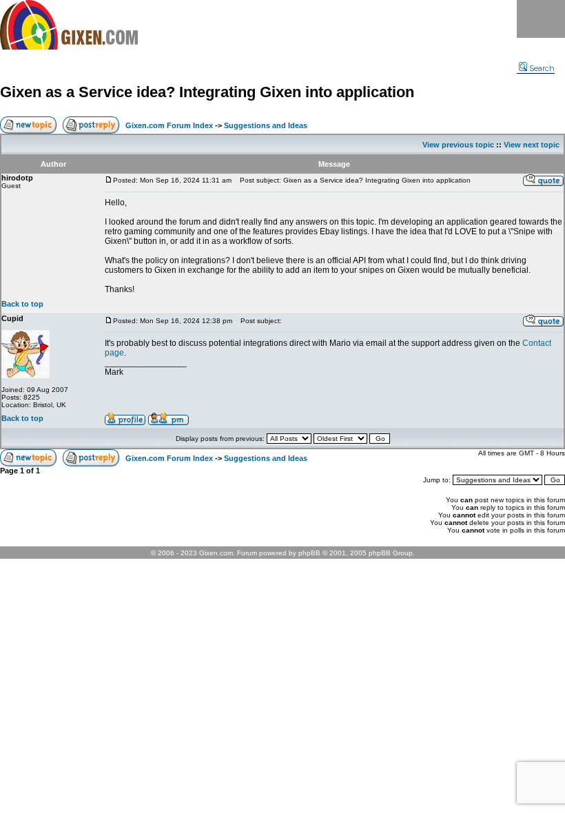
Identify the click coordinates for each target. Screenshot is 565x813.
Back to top (22, 304)
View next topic (531, 145)
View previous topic (458, 145)
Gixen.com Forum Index (169, 125)
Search (542, 68)
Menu (541, 19)
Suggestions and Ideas (265, 125)
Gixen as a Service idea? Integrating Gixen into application (207, 92)
